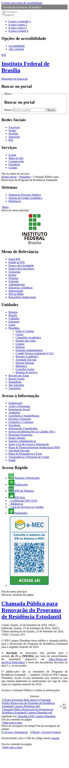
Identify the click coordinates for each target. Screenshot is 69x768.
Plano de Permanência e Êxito (25, 453)
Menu (5, 207)
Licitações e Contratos (20, 422)
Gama (11, 324)
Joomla (55, 738)
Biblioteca (21, 366)
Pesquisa (13, 278)
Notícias (20, 347)
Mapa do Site (15, 158)
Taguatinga (14, 388)
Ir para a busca (17, 27)
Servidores (14, 425)
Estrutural (13, 321)
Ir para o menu (17, 24)
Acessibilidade (16, 45)
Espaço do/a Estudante (21, 265)
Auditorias (14, 412)
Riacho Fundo (16, 378)
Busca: (8, 109)
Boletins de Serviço (26, 372)
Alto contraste (16, 49)
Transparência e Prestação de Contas (28, 456)
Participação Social (19, 409)
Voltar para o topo (11, 722)
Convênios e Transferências (23, 415)
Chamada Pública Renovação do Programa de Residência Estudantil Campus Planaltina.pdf (27, 711)
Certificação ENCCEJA (24, 500)
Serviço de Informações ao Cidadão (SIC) (31, 431)
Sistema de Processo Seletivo (24, 194)
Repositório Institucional (22, 297)
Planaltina (24, 176)
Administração (16, 284)
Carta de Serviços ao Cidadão (27, 506)
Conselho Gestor (25, 369)
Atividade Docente (26, 359)
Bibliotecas (14, 201)
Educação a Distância (20, 287)
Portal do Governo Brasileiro (22, 7)
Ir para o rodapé (18, 30)
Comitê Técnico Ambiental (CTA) (35, 353)
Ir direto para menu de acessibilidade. (22, 2)
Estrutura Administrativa (29, 350)
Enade (12, 460)
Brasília (12, 315)
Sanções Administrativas (22, 441)
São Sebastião (16, 385)
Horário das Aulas (26, 340)
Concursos (14, 271)
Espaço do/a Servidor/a (21, 268)
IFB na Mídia (16, 293)
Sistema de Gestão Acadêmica (25, 197)
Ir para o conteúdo (19, 21)
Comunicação (16, 161)
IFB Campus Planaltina (43, 716)
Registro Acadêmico (27, 356)
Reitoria (12, 312)
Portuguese (8, 15)
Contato (12, 167)
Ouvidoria (14, 164)
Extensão (13, 281)
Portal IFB (14, 259)
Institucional (15, 403)
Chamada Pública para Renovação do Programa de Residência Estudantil (31, 610)
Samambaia (14, 381)
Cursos (19, 334)
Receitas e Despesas (19, 418)
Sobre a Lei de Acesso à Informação (28, 444)
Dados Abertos (16, 437)
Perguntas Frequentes (20, 434)
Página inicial (8, 176)
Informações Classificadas (23, 428)
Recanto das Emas (18, 375)
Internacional (15, 290)
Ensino (12, 274)
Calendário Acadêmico (28, 337)
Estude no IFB (16, 262)
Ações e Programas (19, 406)
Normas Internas (25, 362)
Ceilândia (13, 318)
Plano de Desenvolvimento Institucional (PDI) (34, 447)
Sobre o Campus (25, 331)
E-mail (12, 154)
